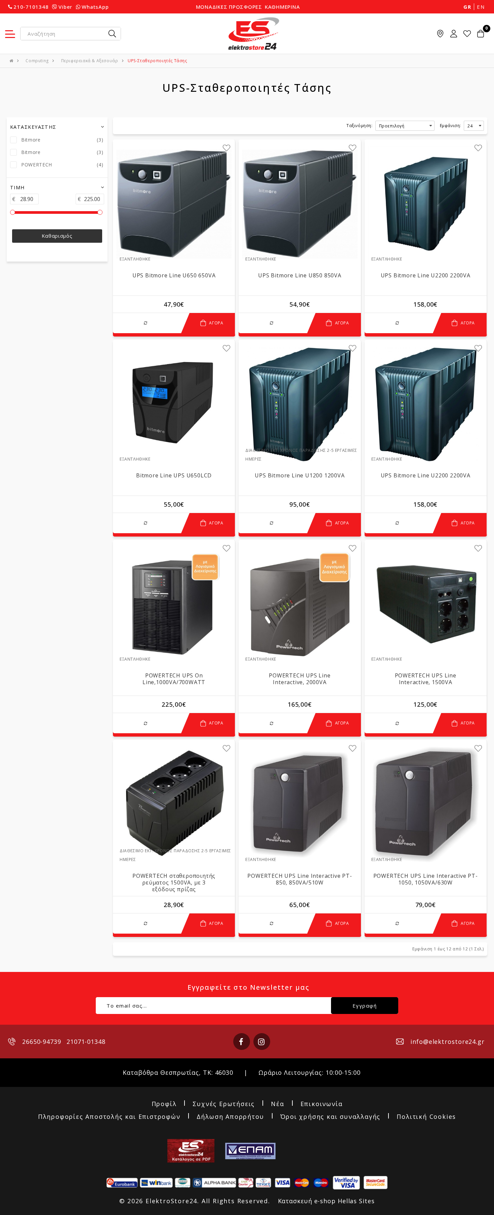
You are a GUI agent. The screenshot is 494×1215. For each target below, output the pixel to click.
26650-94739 (41, 1041)
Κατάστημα (440, 33)
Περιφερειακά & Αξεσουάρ (89, 61)
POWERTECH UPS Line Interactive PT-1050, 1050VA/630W (425, 879)
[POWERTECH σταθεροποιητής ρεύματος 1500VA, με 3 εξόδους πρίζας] (174, 804)
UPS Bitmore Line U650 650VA (174, 275)
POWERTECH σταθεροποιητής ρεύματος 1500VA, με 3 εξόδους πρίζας (173, 882)
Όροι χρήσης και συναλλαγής (330, 1117)
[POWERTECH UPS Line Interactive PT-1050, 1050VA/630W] (426, 804)
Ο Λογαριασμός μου (453, 33)
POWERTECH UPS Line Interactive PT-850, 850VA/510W (299, 879)
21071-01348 (86, 1041)
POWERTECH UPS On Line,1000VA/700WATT (173, 678)
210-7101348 (30, 6)
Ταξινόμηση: (359, 125)
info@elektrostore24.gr (447, 1041)
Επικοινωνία (321, 1104)
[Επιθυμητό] (226, 148)
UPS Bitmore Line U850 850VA (299, 275)
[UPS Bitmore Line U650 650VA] (174, 204)
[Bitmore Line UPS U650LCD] (174, 404)
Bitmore (31, 139)
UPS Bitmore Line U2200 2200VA (425, 275)
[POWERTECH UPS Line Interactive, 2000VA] (300, 604)
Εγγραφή (365, 1005)
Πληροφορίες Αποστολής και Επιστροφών (109, 1117)
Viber (65, 6)
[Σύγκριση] (147, 323)
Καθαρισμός (57, 236)
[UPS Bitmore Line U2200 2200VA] (426, 204)
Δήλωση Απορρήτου (230, 1117)
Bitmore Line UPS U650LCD (174, 475)
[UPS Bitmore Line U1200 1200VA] (300, 404)
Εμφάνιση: (450, 125)
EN (481, 6)
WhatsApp (95, 6)
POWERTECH (36, 164)
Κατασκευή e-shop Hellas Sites (326, 1201)
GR (467, 6)
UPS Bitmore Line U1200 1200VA (299, 475)
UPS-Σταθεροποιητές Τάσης (157, 61)
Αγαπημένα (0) (467, 33)
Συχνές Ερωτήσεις (224, 1104)
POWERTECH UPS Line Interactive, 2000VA (299, 678)
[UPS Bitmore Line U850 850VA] (300, 204)
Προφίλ (164, 1104)
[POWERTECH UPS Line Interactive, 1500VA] (426, 604)
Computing (37, 61)
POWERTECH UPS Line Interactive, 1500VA (425, 678)
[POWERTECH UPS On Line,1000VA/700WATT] (174, 604)
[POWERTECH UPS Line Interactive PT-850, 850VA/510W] (300, 804)
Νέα (277, 1104)
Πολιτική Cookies (426, 1117)
